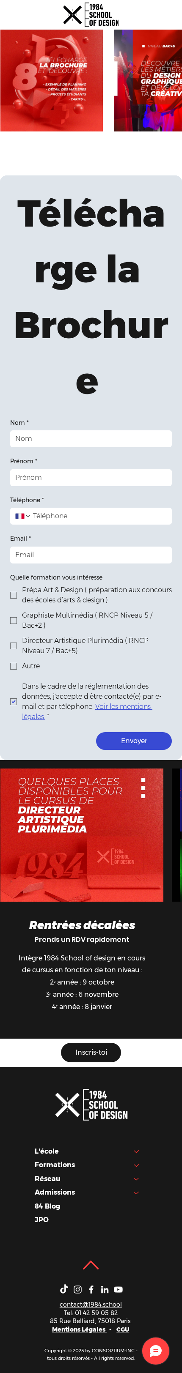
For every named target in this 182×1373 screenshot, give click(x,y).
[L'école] (136, 1151)
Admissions (55, 1192)
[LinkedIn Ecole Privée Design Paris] (104, 1289)
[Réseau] (136, 1179)
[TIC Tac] (64, 1289)
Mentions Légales (79, 1329)
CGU (122, 1329)
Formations (55, 1165)
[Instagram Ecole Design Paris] (77, 1289)
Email (20, 538)
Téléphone (27, 500)
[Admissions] (136, 1192)
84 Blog (47, 1206)
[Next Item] (167, 80)
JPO (42, 1220)
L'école (47, 1151)
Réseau (48, 1179)
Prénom (23, 461)
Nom (19, 423)
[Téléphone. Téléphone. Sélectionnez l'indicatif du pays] (23, 516)
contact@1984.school (91, 1304)
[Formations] (136, 1165)
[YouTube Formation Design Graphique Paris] (118, 1289)
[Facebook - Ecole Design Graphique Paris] (91, 1289)
